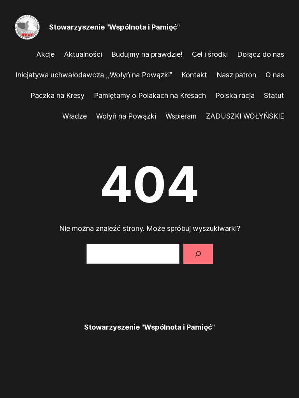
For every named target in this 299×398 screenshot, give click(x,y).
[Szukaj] (198, 254)
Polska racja (235, 95)
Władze (74, 116)
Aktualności (83, 54)
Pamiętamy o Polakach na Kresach (150, 95)
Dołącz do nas (260, 54)
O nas (275, 75)
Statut (274, 95)
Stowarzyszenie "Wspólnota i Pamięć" (114, 27)
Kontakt (194, 75)
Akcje (45, 54)
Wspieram (181, 116)
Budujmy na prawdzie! (147, 54)
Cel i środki (210, 54)
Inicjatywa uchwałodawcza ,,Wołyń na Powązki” (94, 75)
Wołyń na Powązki (126, 116)
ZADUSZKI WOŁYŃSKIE (245, 116)
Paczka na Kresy (57, 95)
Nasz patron (236, 75)
